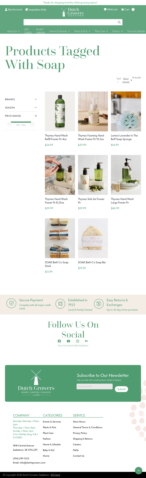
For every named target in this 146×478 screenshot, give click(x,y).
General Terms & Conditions (87, 427)
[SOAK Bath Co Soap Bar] (93, 238)
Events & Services (52, 421)
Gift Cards (28, 31)
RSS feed (55, 474)
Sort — (119, 80)
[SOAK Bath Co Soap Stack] (60, 238)
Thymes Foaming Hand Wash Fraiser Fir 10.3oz (91, 137)
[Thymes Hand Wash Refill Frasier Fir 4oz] (60, 111)
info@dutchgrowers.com (32, 462)
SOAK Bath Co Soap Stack (56, 264)
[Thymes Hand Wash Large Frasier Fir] (126, 175)
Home (46, 455)
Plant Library (40, 31)
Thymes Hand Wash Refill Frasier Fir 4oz (56, 137)
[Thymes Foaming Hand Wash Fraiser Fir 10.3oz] (93, 111)
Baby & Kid (48, 450)
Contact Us (78, 455)
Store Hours (79, 421)
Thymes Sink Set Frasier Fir (91, 200)
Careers (77, 444)
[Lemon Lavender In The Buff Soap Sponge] (126, 111)
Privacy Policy (80, 433)
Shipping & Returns (83, 438)
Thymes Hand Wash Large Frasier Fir (122, 200)
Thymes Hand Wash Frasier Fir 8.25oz (56, 200)
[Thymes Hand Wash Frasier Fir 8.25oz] (60, 175)
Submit (121, 389)
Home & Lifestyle (52, 444)
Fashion (47, 438)
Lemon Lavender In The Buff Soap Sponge (124, 137)
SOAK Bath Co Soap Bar (92, 262)
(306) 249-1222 (21, 458)
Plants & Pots (49, 427)
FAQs (76, 450)
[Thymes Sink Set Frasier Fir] (93, 175)
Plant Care (48, 433)
